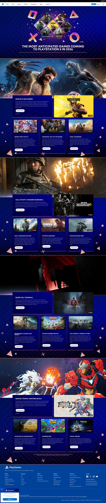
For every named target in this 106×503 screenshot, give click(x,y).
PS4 (22, 477)
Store (7, 4)
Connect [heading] (88, 473)
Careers (6, 477)
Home (6, 470)
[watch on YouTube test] (90, 116)
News (41, 4)
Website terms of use (75, 500)
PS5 (13, 4)
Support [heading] (55, 473)
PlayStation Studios (9, 479)
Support (48, 4)
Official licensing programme (76, 486)
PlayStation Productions (9, 481)
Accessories (33, 4)
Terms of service (73, 475)
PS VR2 (22, 479)
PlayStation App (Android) (91, 481)
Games (18, 4)
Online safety (40, 479)
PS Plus (25, 4)
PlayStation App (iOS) (90, 479)
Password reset (56, 482)
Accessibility (39, 477)
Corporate (7, 482)
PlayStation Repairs (57, 481)
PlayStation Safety (57, 477)
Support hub (55, 475)
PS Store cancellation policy (75, 477)
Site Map (82, 500)
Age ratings (72, 479)
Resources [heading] (72, 473)
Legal (63, 500)
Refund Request (56, 484)
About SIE (7, 475)
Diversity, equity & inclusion (42, 481)
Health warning (73, 481)
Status (54, 479)
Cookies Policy (88, 500)
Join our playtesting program (91, 483)
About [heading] (6, 473)
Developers (72, 482)
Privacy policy (67, 500)
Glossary (71, 484)
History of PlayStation (9, 484)
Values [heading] (38, 473)
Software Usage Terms (96, 500)
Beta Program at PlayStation (91, 484)
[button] (53, 25)
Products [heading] (23, 473)
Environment (39, 475)
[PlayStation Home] (2, 4)
